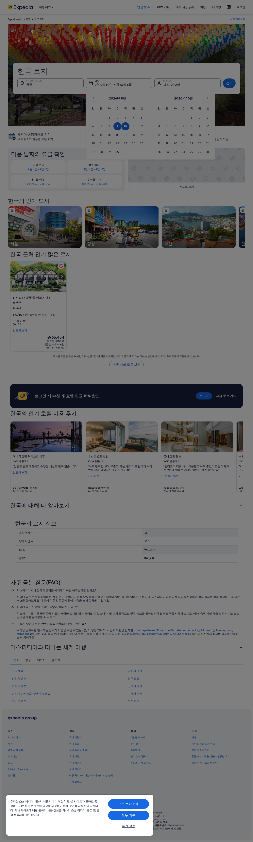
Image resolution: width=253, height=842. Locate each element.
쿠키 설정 (128, 826)
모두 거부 (128, 815)
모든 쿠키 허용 (128, 804)
